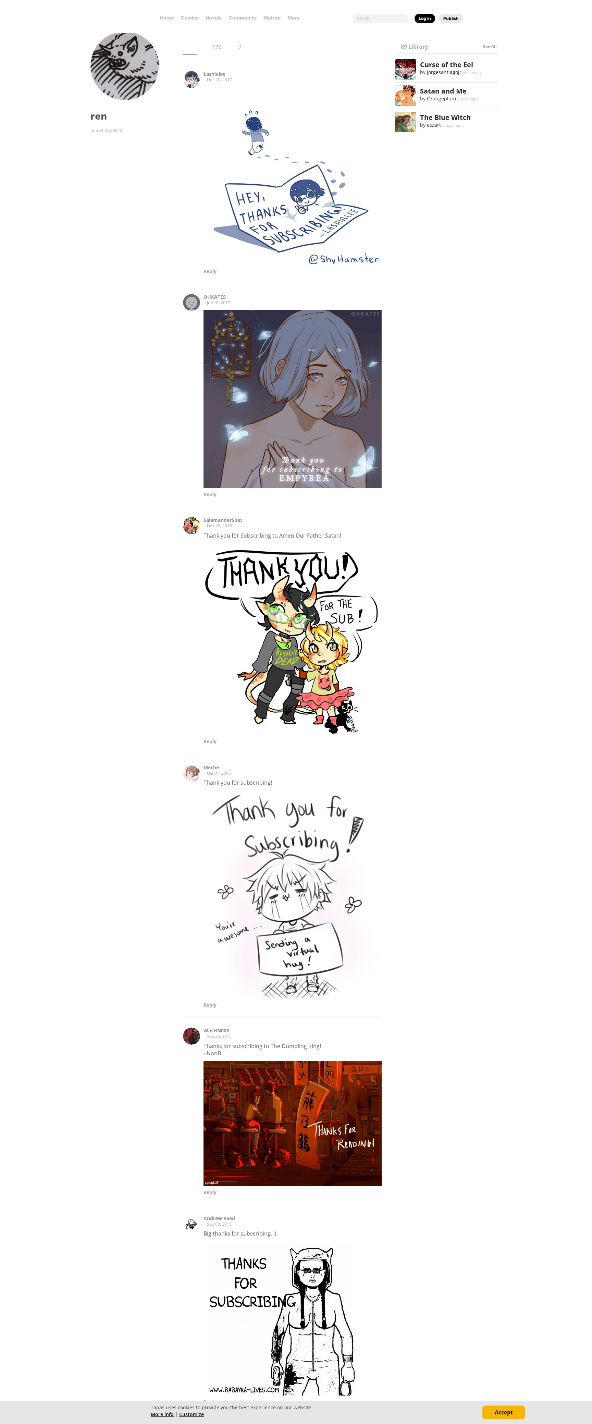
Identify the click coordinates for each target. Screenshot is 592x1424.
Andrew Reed (219, 1218)
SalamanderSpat (223, 520)
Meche (211, 767)
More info (162, 1414)
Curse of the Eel (446, 64)
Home (167, 18)
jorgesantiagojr (444, 72)
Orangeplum (441, 98)
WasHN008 (216, 1031)
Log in (425, 18)
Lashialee (214, 74)
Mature (272, 18)
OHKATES (215, 297)
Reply (210, 271)
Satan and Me (443, 91)
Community (243, 18)
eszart (434, 125)
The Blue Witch (445, 117)
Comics (190, 18)
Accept (504, 1412)
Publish (451, 18)
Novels (214, 18)
